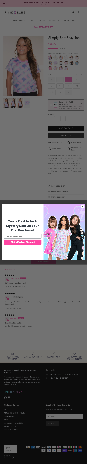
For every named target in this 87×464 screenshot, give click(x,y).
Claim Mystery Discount (23, 242)
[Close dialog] (82, 206)
